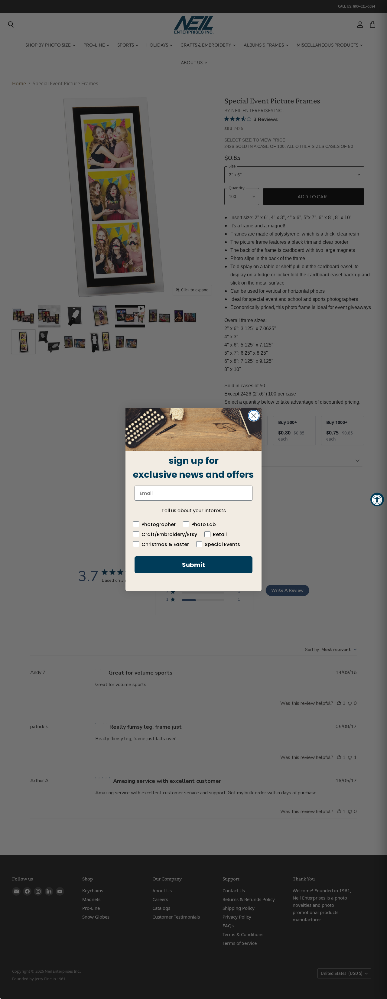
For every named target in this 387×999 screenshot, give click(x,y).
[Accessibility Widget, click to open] (377, 499)
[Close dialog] (254, 415)
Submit (193, 565)
